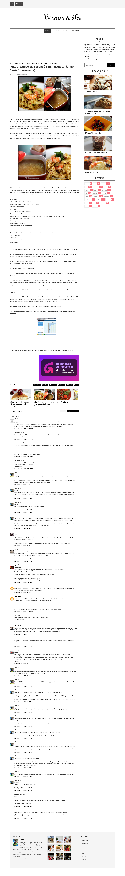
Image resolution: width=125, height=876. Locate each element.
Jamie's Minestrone (64, 402)
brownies (104, 183)
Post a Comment (17, 822)
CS (15, 549)
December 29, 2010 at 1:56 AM (23, 498)
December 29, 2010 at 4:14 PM (23, 646)
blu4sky (16, 650)
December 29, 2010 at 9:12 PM (23, 676)
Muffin (86, 196)
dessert (87, 190)
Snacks (86, 206)
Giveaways (104, 190)
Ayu (15, 565)
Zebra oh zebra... (91, 92)
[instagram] (17, 4)
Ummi (16, 625)
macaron (104, 193)
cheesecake (96, 187)
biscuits (87, 183)
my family (96, 196)
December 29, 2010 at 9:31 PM (23, 768)
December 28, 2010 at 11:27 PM (23, 456)
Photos (86, 202)
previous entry (37, 306)
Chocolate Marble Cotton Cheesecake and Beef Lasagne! (19, 404)
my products (106, 196)
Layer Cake (95, 193)
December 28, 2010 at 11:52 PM (23, 468)
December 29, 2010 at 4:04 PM (23, 634)
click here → (87, 56)
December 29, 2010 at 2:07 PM (23, 622)
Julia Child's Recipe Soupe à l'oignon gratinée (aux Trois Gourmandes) (44, 404)
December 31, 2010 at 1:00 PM (23, 818)
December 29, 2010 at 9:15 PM (23, 686)
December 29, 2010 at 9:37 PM (23, 776)
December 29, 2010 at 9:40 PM (23, 790)
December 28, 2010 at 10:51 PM (23, 439)
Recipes (65, 31)
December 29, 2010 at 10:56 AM (23, 611)
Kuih (86, 193)
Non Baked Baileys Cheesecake (96, 153)
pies (94, 202)
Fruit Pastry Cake (91, 172)
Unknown (17, 586)
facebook (76, 411)
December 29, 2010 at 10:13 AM (23, 603)
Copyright (76, 31)
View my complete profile (20, 859)
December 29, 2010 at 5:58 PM (23, 663)
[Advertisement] (44, 49)
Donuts (95, 190)
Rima (15, 472)
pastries (108, 199)
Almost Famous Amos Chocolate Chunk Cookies (97, 112)
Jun (15, 418)
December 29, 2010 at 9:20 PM (23, 712)
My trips (98, 199)
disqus (69, 411)
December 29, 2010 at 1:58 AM (23, 512)
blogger (63, 411)
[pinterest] (21, 4)
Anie (15, 531)
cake (86, 187)
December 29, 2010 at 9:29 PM (23, 752)
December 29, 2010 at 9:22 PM (23, 726)
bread (95, 183)
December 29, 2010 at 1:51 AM (23, 484)
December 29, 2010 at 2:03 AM (23, 528)
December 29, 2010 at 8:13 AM (23, 561)
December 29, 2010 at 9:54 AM (23, 592)
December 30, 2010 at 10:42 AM (23, 806)
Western (95, 206)
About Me (56, 31)
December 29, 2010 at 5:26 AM (23, 545)
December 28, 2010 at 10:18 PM (23, 429)
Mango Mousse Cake (93, 133)
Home (47, 31)
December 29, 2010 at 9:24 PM (23, 738)
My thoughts (88, 199)
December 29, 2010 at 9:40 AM (23, 582)
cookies (105, 187)
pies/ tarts (102, 202)
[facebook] (12, 4)
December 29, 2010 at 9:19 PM (23, 702)
